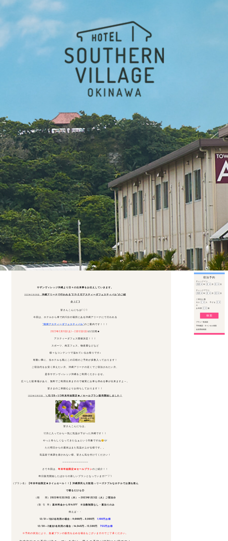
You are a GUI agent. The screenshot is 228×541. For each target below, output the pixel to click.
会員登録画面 (201, 329)
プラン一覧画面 (202, 322)
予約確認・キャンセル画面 (206, 326)
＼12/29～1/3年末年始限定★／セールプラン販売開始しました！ (83, 395)
